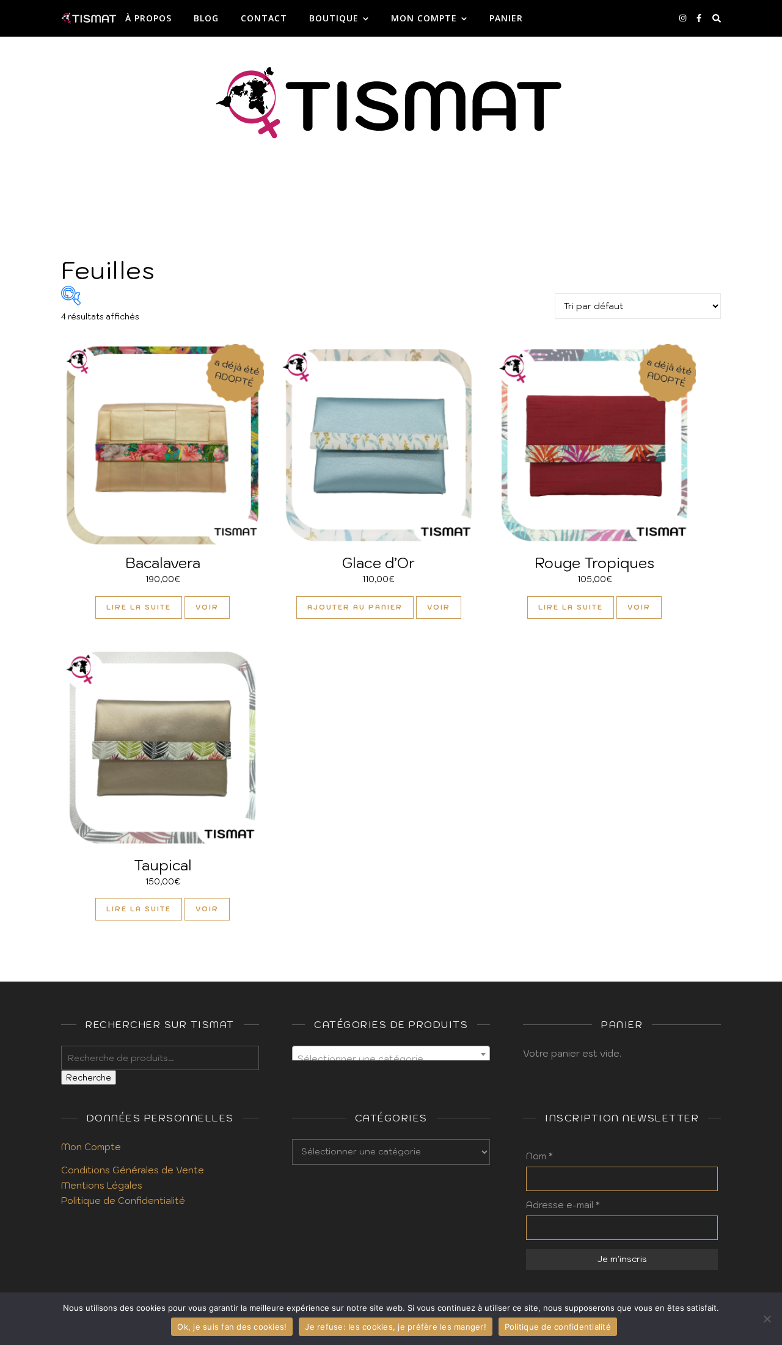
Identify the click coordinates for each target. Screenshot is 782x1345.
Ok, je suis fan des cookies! (232, 1327)
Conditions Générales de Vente (132, 1170)
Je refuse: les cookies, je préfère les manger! (395, 1327)
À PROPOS (148, 18)
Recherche (88, 1077)
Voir (207, 607)
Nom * (539, 1156)
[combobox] (391, 1054)
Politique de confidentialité (558, 1327)
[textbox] (391, 1059)
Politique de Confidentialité (123, 1200)
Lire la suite (138, 607)
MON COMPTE (424, 18)
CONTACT (264, 18)
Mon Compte (91, 1147)
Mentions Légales (101, 1185)
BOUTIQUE (334, 18)
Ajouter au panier (355, 607)
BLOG (206, 18)
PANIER (506, 18)
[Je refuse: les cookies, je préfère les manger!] (767, 1319)
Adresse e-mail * (563, 1205)
